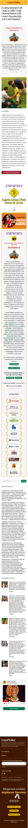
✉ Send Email (14, 364)
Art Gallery (11, 591)
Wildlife (11, 340)
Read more (11, 69)
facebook (18, 378)
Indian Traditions (9, 324)
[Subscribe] (25, 763)
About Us (4, 755)
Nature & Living (18, 340)
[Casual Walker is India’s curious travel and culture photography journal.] (14, 794)
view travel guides (14, 806)
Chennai (10, 675)
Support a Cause (14, 368)
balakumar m (14, 822)
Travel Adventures (10, 322)
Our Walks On (5, 751)
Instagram (10, 378)
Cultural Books (7, 341)
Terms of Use (4, 777)
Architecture (11, 613)
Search (23, 481)
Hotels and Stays (11, 336)
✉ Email (17, 69)
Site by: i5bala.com (17, 777)
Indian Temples (12, 636)
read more (18, 353)
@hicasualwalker (11, 682)
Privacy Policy (10, 777)
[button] (2, 2)
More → (17, 746)
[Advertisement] (14, 723)
